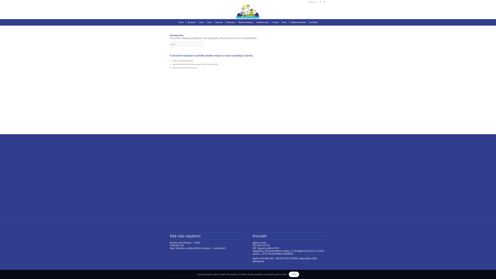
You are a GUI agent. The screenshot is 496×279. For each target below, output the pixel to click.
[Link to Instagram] (324, 2)
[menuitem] (181, 22)
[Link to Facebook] (320, 2)
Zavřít (294, 274)
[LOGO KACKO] (248, 11)
